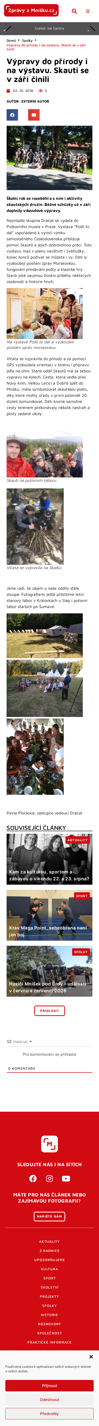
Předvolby (49, 1413)
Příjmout (49, 1385)
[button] (91, 1356)
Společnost (49, 1333)
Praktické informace (49, 1342)
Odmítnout (49, 1399)
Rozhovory (49, 1324)
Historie (49, 1315)
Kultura (49, 1269)
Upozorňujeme (49, 1260)
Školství (50, 1287)
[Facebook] (33, 1178)
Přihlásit (49, 1011)
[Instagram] (49, 1178)
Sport (49, 1278)
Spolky (27, 40)
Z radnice (50, 1251)
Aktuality (49, 1241)
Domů (11, 40)
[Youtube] (66, 1178)
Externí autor (35, 101)
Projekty (49, 1296)
